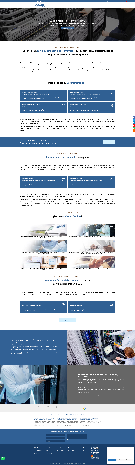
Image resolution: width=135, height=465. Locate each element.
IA (125, 6)
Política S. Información (87, 462)
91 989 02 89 (49, 453)
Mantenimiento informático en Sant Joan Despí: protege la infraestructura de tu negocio (44, 418)
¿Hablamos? (109, 142)
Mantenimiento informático (111, 6)
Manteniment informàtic (54, 463)
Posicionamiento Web (94, 6)
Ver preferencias (129, 459)
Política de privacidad (122, 462)
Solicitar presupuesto (67, 320)
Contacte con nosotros (67, 28)
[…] (45, 425)
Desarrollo (102, 6)
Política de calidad (70, 462)
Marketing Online (85, 6)
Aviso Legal (56, 462)
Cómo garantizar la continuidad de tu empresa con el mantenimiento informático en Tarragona (67, 418)
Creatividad (78, 6)
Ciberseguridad (121, 6)
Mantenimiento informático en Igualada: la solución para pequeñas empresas (89, 418)
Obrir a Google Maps (38, 454)
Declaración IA (94, 462)
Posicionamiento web (81, 463)
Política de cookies (115, 462)
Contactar (100, 462)
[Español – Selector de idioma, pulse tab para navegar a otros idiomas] (126, 1)
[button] (132, 448)
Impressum (126, 462)
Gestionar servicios (111, 456)
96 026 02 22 (72, 452)
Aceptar (111, 459)
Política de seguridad (78, 462)
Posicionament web (73, 463)
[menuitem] (102, 1)
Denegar (120, 459)
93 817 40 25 (43, 1)
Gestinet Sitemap (49, 462)
